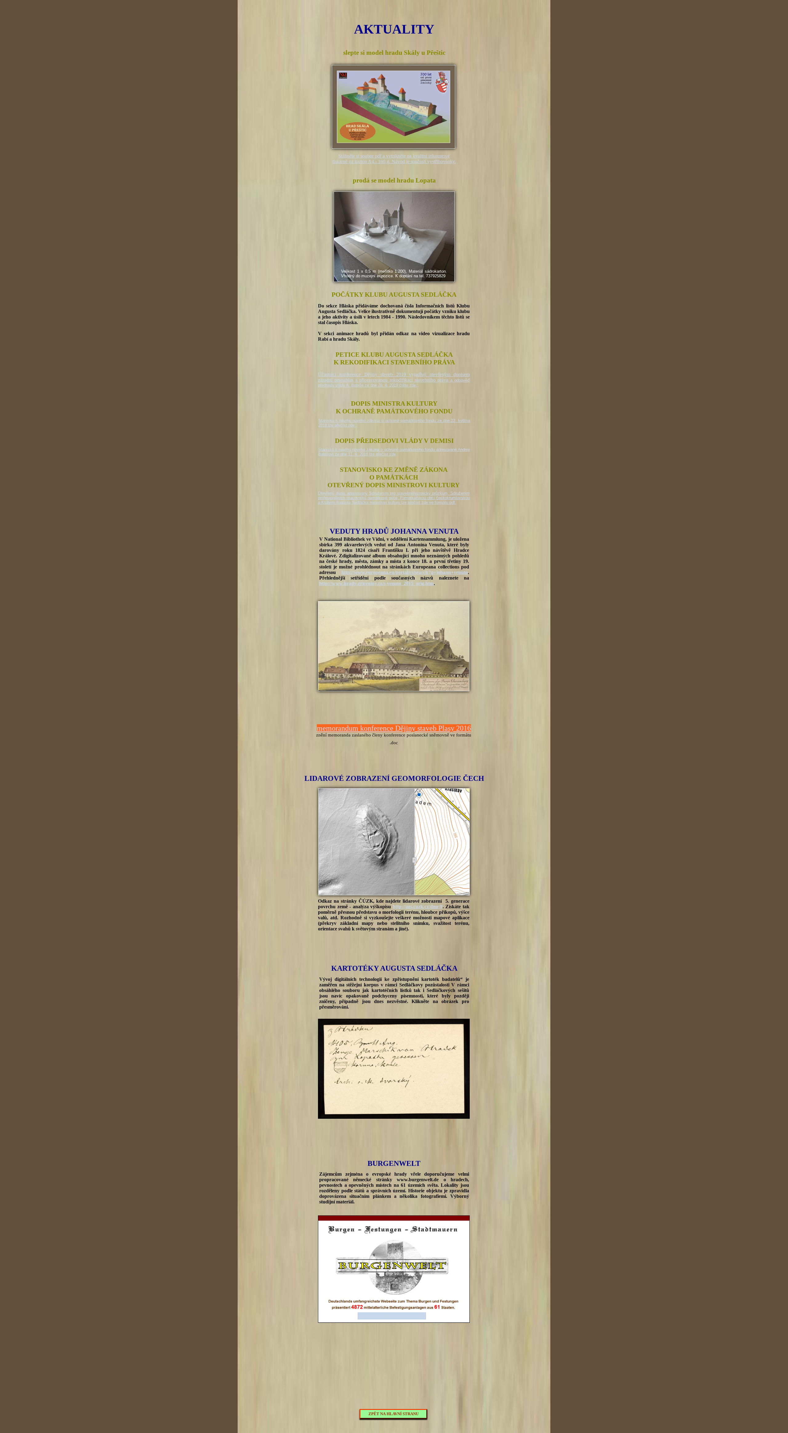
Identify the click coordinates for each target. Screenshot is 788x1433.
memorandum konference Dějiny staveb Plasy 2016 (394, 728)
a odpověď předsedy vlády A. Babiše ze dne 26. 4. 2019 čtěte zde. (394, 382)
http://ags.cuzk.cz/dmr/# (418, 906)
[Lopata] (394, 280)
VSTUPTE (392, 1316)
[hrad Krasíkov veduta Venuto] (393, 689)
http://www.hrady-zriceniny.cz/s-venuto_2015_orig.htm (376, 583)
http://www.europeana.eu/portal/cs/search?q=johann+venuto (404, 572)
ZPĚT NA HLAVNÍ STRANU (393, 1413)
